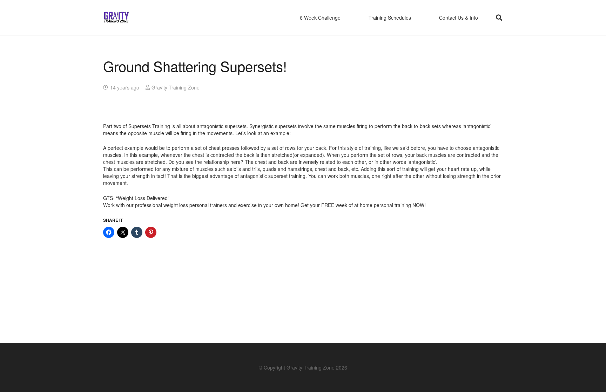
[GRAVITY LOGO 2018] (116, 18)
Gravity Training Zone (176, 87)
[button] (499, 17)
